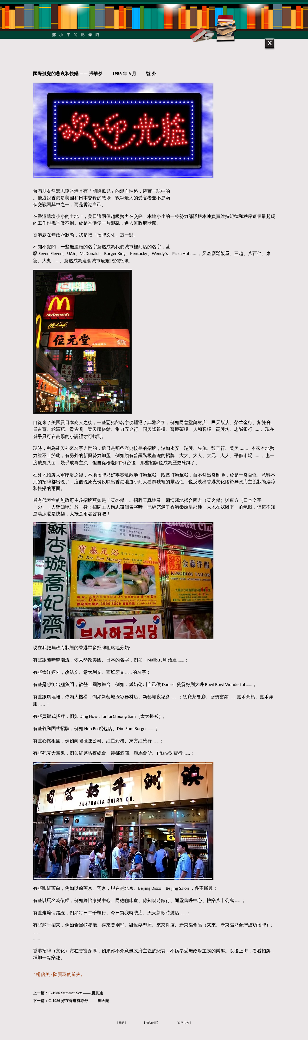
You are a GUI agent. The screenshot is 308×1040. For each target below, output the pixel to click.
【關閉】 (121, 1023)
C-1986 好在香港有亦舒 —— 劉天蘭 (78, 1001)
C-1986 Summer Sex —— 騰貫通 (75, 993)
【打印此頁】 (151, 1023)
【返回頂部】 (183, 1023)
